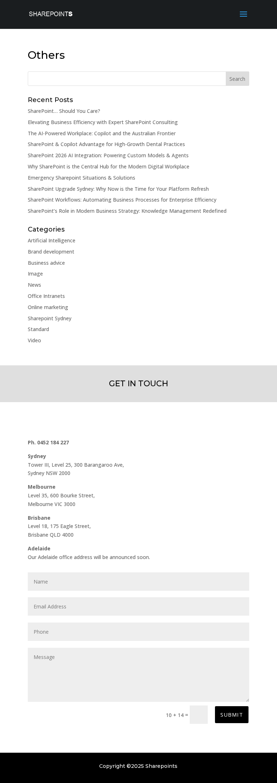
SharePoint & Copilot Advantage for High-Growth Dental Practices (106, 144)
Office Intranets (46, 295)
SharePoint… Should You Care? (64, 110)
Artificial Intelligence (51, 240)
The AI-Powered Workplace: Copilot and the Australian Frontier (102, 133)
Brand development (51, 251)
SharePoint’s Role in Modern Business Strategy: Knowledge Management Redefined (127, 210)
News (34, 284)
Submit (231, 714)
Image (35, 273)
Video (34, 340)
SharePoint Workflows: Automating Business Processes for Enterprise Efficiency (122, 199)
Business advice (46, 262)
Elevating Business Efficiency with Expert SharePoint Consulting (103, 122)
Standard (38, 329)
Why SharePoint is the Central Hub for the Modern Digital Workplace (108, 166)
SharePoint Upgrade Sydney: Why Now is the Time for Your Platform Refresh (118, 188)
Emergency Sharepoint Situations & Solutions (81, 177)
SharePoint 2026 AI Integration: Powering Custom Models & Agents (108, 155)
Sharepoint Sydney (49, 318)
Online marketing (48, 307)
